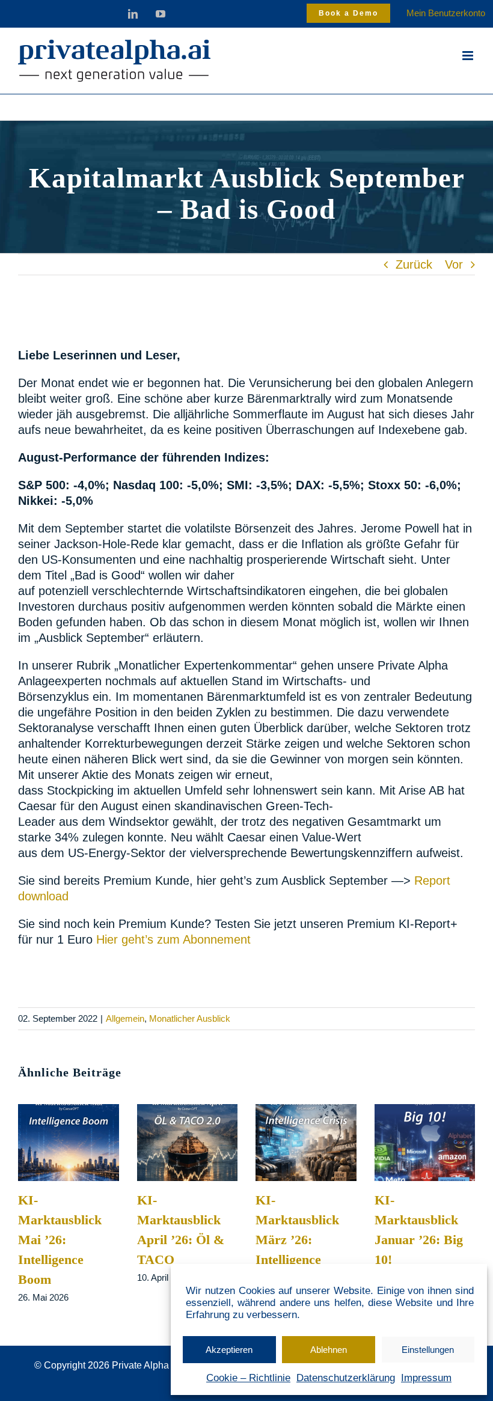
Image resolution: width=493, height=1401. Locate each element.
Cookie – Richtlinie (248, 1378)
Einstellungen (428, 1350)
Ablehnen (328, 1350)
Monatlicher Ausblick (189, 1018)
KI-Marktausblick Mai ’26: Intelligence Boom (60, 1239)
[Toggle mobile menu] (468, 55)
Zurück (414, 264)
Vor (454, 264)
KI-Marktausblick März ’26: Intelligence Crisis (297, 1239)
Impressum (426, 1378)
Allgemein (125, 1018)
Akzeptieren (229, 1350)
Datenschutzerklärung (345, 1378)
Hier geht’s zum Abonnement (175, 939)
